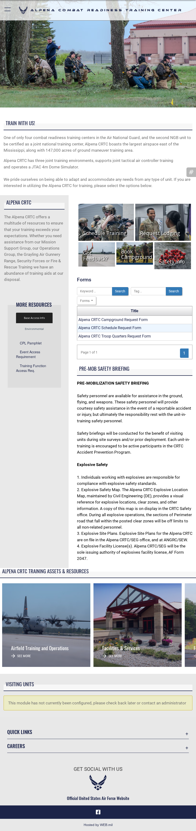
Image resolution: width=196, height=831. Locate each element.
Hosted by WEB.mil (98, 825)
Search (120, 291)
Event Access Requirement (28, 354)
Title (134, 311)
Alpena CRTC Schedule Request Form (109, 328)
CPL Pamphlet (31, 343)
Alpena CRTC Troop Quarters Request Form (114, 336)
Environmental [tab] (34, 329)
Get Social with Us (98, 769)
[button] (8, 10)
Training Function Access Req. (31, 368)
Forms (85, 301)
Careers (16, 746)
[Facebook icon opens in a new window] (98, 812)
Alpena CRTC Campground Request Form (113, 319)
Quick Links (19, 731)
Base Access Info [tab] (34, 318)
